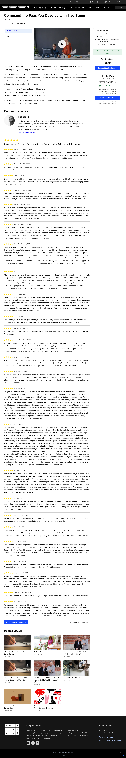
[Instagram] (37, 743)
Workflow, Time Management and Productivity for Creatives (46, 707)
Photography (39, 7)
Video (53, 7)
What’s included (112, 103)
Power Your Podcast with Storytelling (13, 707)
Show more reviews (15, 622)
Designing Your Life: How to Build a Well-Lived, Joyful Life (76, 653)
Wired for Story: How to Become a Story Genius (17, 653)
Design (62, 7)
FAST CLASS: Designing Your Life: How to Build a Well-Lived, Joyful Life (47, 680)
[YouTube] (28, 743)
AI (71, 7)
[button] (121, 753)
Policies (63, 755)
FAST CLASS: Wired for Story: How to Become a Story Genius (16, 679)
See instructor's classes (26, 132)
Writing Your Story (41, 652)
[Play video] (62, 44)
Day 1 (8, 36)
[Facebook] (33, 743)
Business (79, 7)
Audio (107, 7)
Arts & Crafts (94, 7)
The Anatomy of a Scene (73, 678)
